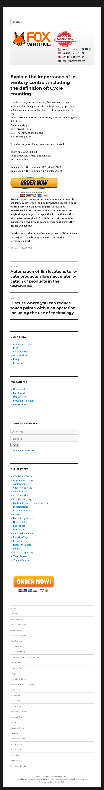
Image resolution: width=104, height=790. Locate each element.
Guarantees (15, 690)
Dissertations (20, 355)
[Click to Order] (44, 187)
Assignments (20, 484)
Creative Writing (22, 499)
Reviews (17, 548)
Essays (17, 359)
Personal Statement (23, 400)
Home (13, 608)
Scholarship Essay (23, 552)
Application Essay (23, 480)
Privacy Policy (16, 760)
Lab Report (19, 393)
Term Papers (20, 556)
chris (17, 248)
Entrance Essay (21, 510)
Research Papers (22, 544)
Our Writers (19, 397)
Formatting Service (23, 518)
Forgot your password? (22, 450)
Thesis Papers (21, 560)
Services (17, 22)
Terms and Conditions (19, 766)
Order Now (15, 755)
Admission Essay (22, 344)
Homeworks (20, 389)
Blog (15, 347)
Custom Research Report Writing (31, 503)
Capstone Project (22, 487)
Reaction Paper (21, 404)
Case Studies (20, 491)
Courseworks (20, 351)
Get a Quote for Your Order (22, 684)
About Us (14, 614)
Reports (17, 363)
